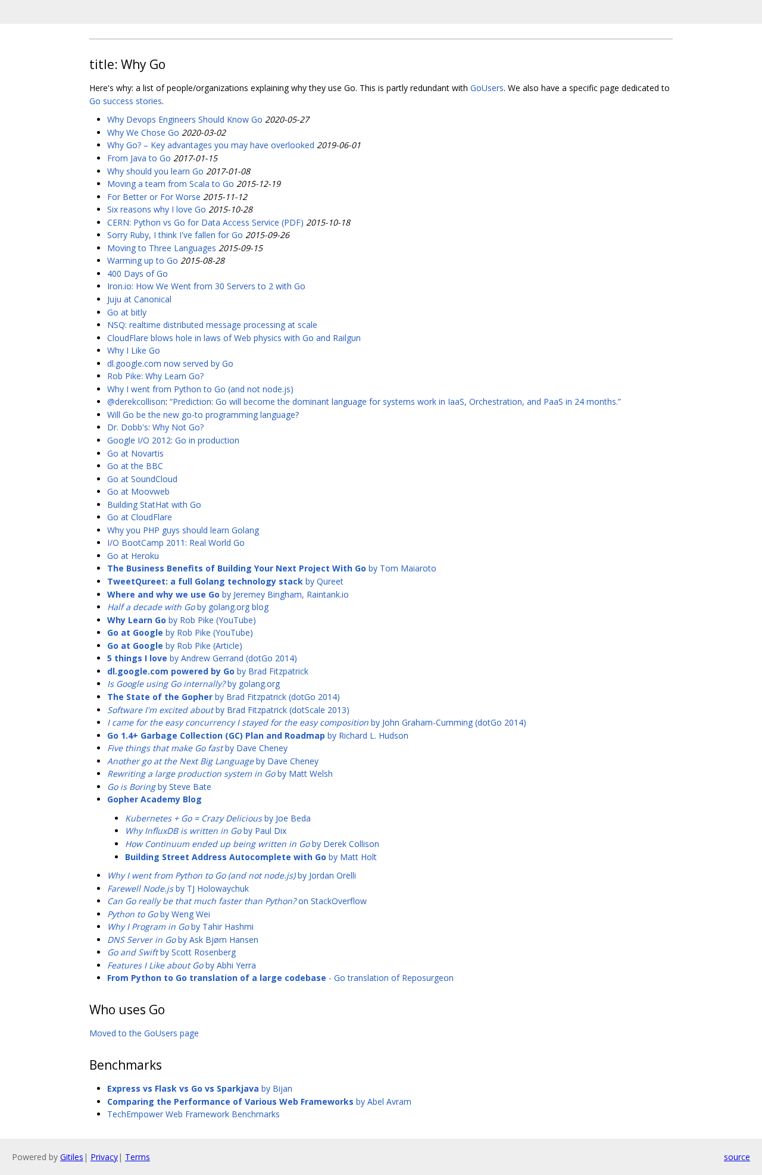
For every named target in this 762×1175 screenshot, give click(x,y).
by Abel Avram (259, 1101)
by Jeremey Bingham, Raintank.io (228, 594)
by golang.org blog (187, 606)
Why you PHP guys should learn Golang (183, 530)
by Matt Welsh (220, 773)
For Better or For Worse (154, 196)
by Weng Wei (158, 914)
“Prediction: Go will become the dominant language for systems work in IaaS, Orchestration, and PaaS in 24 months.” (395, 401)
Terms (137, 1156)
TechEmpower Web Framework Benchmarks (193, 1114)
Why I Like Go (133, 350)
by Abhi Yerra (181, 965)
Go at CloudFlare (139, 517)
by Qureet (225, 581)
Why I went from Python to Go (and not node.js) (200, 389)
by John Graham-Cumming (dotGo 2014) (316, 722)
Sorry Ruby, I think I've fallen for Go (175, 234)
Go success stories (125, 101)
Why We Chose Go (143, 132)
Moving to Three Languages (161, 248)
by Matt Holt (251, 856)
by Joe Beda (218, 818)
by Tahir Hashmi (180, 926)
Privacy (104, 1156)
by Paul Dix (205, 830)
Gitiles (71, 1156)
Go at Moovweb (138, 491)
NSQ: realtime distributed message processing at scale (212, 324)
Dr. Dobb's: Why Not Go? (155, 427)
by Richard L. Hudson (257, 735)
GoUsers (487, 87)
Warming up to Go (142, 260)
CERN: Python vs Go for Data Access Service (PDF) (205, 222)
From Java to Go (139, 158)
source (737, 1156)
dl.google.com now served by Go (170, 363)
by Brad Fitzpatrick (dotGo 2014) (223, 696)
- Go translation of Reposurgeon (280, 977)
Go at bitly (126, 312)
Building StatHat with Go (154, 504)
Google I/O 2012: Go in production (173, 440)
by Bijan (199, 1088)
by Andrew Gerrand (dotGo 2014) (202, 658)
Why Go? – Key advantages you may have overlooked (210, 145)
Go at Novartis (135, 453)
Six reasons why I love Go (156, 209)
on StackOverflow (237, 901)
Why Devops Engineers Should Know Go (185, 119)
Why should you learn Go (155, 171)
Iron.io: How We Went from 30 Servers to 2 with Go (206, 286)
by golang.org (193, 683)
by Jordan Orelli (231, 875)
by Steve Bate (159, 786)
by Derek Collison (252, 843)
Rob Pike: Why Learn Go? (155, 376)
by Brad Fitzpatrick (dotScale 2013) (228, 709)
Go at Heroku (133, 555)
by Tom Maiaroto (271, 568)
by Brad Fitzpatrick (207, 671)
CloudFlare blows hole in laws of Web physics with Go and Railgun (234, 337)
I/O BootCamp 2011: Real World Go (176, 542)
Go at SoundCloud (142, 479)
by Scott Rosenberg (171, 952)
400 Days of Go (137, 273)
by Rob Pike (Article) (174, 645)
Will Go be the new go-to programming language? (203, 414)
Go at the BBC (135, 465)
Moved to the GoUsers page (144, 1033)
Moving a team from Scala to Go (170, 183)
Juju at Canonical (139, 299)
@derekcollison (136, 401)
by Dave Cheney (197, 748)
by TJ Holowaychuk (178, 888)
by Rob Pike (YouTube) (181, 620)
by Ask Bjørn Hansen (182, 939)
